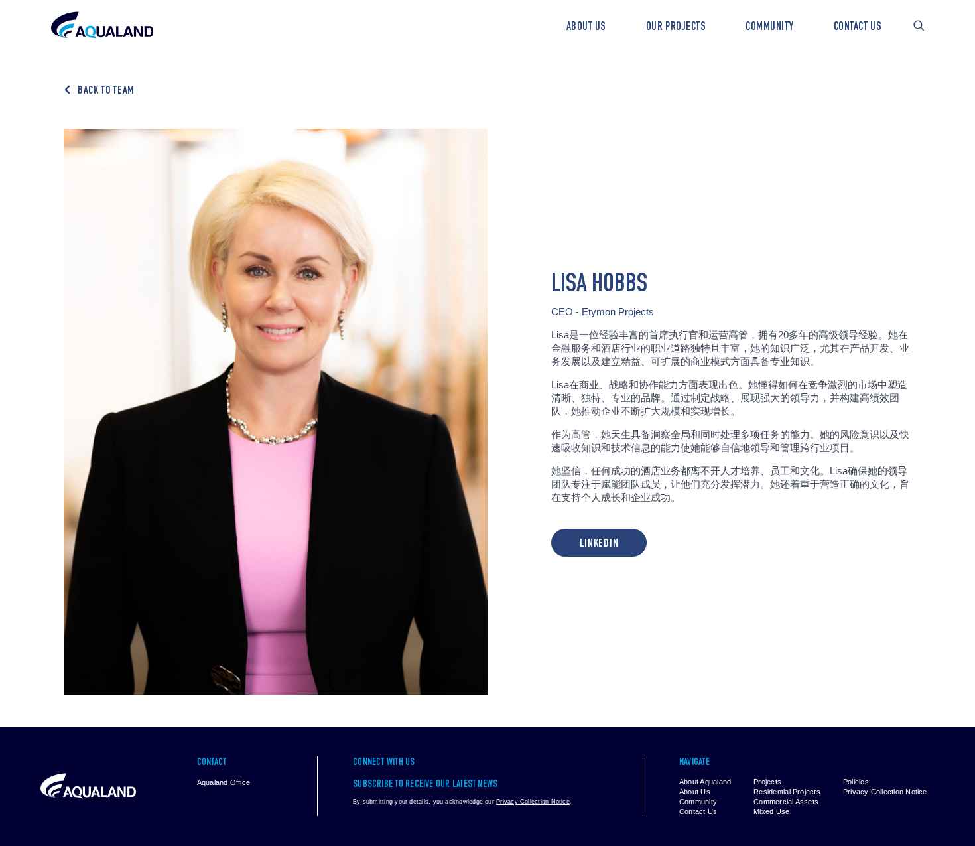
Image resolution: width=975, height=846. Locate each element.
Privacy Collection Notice (533, 801)
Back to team (106, 91)
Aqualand (102, 25)
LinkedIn (599, 544)
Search (919, 25)
